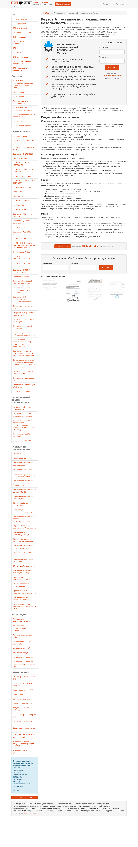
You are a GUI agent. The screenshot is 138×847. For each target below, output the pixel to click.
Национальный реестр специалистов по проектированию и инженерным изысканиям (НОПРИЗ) (23, 425)
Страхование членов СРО (23, 690)
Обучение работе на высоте (24, 566)
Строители (17, 454)
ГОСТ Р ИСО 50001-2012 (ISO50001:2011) (22, 164)
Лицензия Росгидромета (22, 125)
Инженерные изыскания (22, 469)
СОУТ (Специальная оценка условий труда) (24, 736)
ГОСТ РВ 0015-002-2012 (22, 187)
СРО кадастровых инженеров (20, 69)
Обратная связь (30, 813)
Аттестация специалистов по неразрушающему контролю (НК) (24, 663)
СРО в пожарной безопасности (19, 42)
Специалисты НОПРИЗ (22, 441)
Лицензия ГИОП (19, 92)
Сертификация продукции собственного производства (24, 334)
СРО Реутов (47, 13)
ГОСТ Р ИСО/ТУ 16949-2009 (23, 176)
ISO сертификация (20, 136)
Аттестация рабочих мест (23, 657)
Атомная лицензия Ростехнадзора (20, 102)
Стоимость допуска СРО (22, 703)
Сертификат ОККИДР (21, 277)
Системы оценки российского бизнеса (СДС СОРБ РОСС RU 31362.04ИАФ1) (23, 343)
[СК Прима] (116, 291)
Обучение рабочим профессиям (20, 504)
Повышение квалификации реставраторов (23, 464)
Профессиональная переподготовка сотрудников (24, 591)
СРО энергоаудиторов (22, 37)
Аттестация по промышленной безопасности (19, 628)
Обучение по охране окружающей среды (21, 533)
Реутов (106, 4)
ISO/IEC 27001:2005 (20, 158)
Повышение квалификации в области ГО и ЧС (24, 491)
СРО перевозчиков (20, 57)
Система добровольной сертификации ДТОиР (22, 282)
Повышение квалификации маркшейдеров (23, 497)
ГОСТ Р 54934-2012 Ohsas (23, 238)
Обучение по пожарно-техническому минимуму (23, 540)
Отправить (112, 67)
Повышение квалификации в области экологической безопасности (24, 482)
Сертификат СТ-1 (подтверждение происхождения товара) (22, 299)
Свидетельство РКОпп (21, 252)
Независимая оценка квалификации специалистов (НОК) (24, 606)
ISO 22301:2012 (19, 196)
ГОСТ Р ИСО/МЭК (19, 209)
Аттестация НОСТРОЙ (21, 648)
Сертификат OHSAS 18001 (23, 154)
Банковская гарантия (21, 699)
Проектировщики (20, 458)
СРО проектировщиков (22, 32)
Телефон (102, 57)
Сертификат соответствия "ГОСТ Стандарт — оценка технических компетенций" (23, 353)
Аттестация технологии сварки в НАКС (22, 642)
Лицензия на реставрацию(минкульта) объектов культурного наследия (23, 84)
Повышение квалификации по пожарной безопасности (24, 475)
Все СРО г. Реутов (20, 19)
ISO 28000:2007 (19, 205)
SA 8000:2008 (18, 192)
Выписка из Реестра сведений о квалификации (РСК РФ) (23, 743)
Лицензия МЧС (19, 97)
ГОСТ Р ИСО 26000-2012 (22, 201)
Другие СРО (18, 52)
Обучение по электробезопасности (21, 578)
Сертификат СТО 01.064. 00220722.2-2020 (22, 271)
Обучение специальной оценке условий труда (22, 571)
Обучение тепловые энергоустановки (21, 585)
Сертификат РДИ (19, 227)
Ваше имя (103, 48)
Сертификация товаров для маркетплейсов (23, 372)
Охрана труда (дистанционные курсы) (22, 511)
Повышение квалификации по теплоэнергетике (23, 547)
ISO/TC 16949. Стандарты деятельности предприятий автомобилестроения (24, 245)
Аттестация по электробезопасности (21, 620)
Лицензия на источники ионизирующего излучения (24, 109)
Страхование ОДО (20, 694)
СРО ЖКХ (16, 48)
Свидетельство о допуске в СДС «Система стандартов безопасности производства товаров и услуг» (24, 363)
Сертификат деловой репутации (21, 222)
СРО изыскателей (20, 28)
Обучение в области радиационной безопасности (24, 526)
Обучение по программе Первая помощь (23, 560)
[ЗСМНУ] (94, 291)
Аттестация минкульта (21, 653)
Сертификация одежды (22, 391)
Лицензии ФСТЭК (20, 121)
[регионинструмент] (50, 289)
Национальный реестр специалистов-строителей (23, 415)
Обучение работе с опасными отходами (21, 598)
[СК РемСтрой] (72, 291)
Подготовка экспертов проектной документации (23, 553)
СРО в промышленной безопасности (22, 62)
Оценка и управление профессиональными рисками (21, 290)
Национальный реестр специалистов (22, 408)
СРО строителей (19, 24)
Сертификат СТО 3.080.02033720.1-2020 (21, 257)
